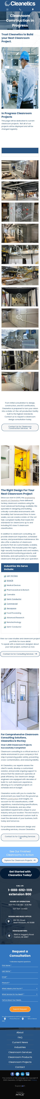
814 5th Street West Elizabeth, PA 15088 (23, 921)
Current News (20, 1042)
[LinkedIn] (22, 1074)
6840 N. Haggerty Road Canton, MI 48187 (24, 935)
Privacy (34, 1080)
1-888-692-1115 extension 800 (20, 892)
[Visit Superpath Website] (20, 1086)
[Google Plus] (28, 1074)
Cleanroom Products (20, 1057)
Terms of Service (32, 1018)
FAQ (20, 1037)
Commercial (12, 604)
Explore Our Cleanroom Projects (19, 860)
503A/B (10, 580)
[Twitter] (17, 1074)
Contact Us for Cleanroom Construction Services (20, 427)
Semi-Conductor (14, 599)
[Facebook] (12, 1074)
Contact (20, 1067)
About (20, 1032)
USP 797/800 (12, 576)
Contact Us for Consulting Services (18, 654)
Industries (20, 1047)
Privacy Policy (13, 1018)
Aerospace (11, 608)
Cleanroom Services (20, 1052)
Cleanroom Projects (20, 1062)
